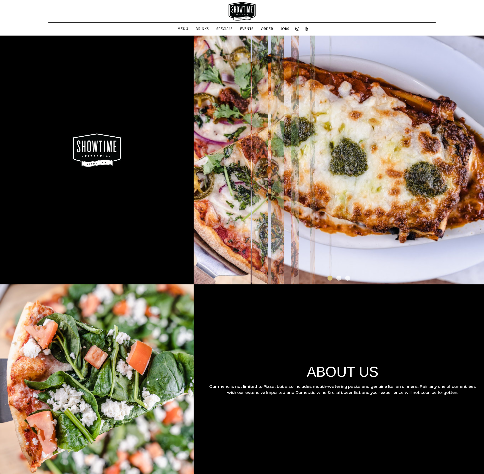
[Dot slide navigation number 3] (347, 278)
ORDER (267, 29)
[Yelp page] (306, 29)
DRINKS (202, 29)
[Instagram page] (297, 29)
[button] (480, 280)
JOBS (285, 29)
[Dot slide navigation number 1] (329, 278)
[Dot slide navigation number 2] (338, 278)
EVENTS (246, 29)
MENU (182, 29)
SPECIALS (224, 29)
